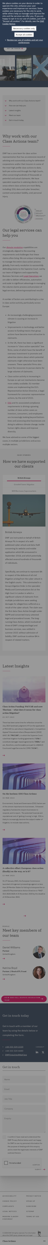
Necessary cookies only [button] (24, 28)
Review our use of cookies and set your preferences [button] (25, 41)
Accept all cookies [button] (24, 34)
